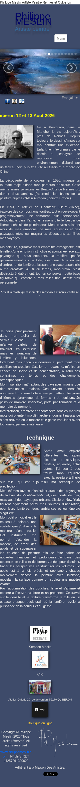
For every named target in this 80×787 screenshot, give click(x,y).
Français (70, 98)
